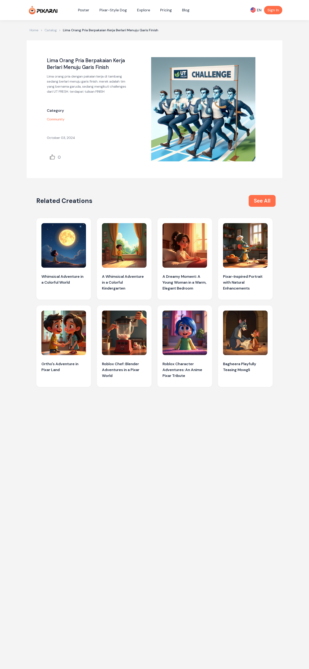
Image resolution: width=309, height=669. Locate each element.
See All (262, 201)
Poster (83, 10)
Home (34, 30)
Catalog (51, 30)
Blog (186, 10)
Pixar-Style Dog (113, 10)
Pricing (166, 10)
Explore (143, 10)
